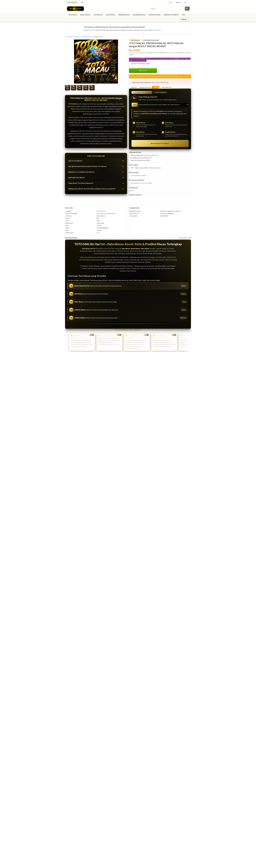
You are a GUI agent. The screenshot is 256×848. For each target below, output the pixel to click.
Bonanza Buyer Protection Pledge (141, 183)
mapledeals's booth (89, 30)
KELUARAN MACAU (139, 15)
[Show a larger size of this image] (67, 88)
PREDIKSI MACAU (124, 15)
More (184, 15)
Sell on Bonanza (72, 2)
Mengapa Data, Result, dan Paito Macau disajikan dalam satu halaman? (91, 189)
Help (82, 2)
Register (178, 2)
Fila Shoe (131, 190)
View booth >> (157, 30)
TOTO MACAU (72, 15)
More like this (166, 87)
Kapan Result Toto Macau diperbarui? (80, 183)
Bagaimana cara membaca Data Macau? (81, 172)
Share (156, 87)
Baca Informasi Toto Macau (160, 143)
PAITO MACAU (110, 15)
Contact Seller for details (138, 175)
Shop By (183, 19)
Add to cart (143, 70)
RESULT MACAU (85, 15)
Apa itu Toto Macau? (75, 161)
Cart (185, 2)
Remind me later (145, 87)
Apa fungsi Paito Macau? (76, 177)
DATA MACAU (98, 15)
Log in (170, 2)
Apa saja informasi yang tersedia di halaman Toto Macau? (87, 166)
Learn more (186, 76)
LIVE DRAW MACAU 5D (87, 36)
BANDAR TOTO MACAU (171, 15)
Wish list (134, 87)
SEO (181, 237)
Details (156, 155)
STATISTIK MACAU (154, 15)
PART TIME (187, 237)
